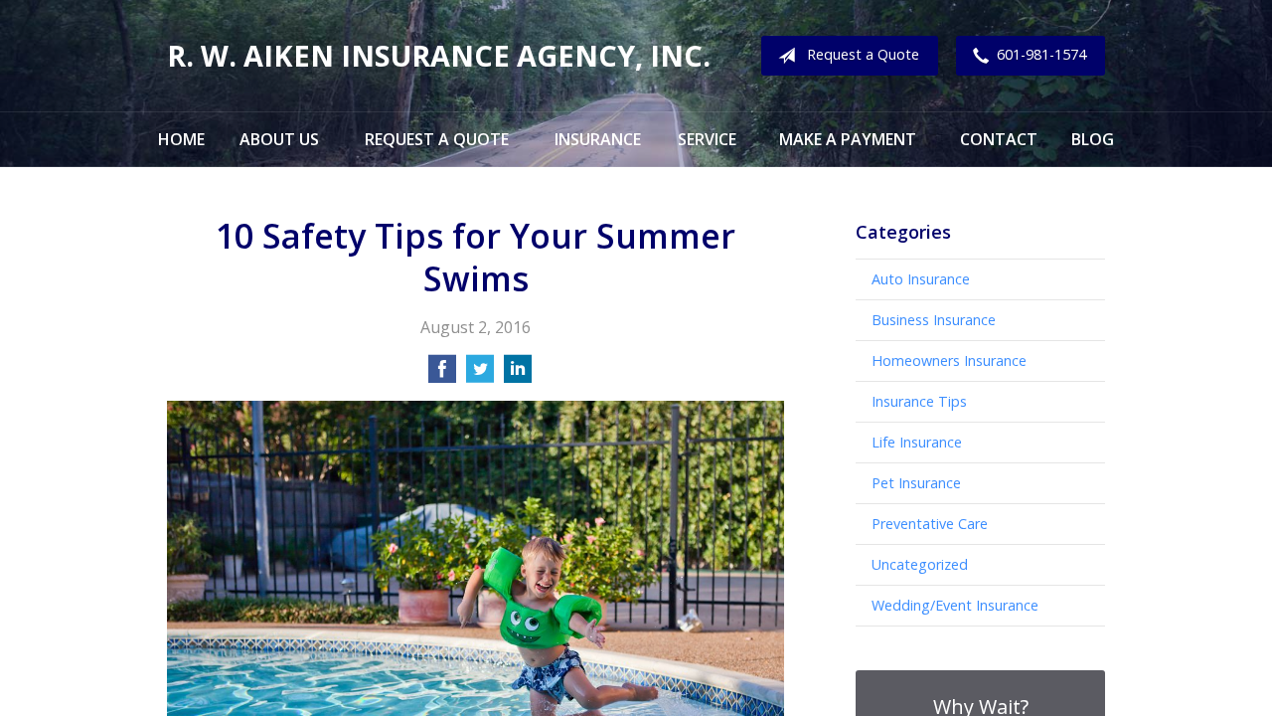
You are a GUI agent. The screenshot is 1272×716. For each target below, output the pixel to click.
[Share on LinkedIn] (518, 375)
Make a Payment (847, 139)
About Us (279, 139)
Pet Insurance (916, 482)
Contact (998, 139)
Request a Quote (863, 54)
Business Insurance (934, 319)
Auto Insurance (921, 278)
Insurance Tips (919, 401)
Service (707, 139)
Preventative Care (930, 523)
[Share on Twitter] (480, 375)
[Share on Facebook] (442, 375)
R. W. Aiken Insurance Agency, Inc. (439, 55)
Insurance (598, 139)
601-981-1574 (1041, 54)
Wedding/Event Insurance (955, 605)
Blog (1092, 139)
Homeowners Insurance (949, 360)
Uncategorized (920, 564)
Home (181, 139)
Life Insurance (917, 442)
